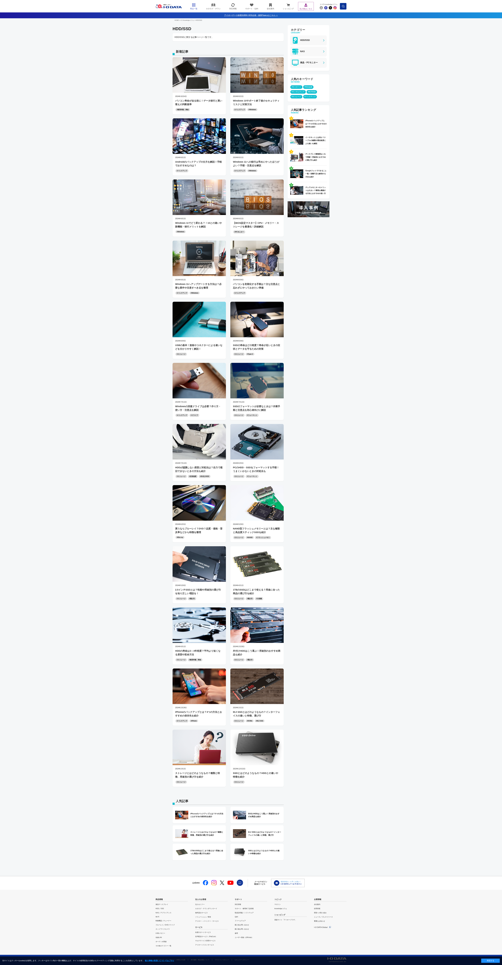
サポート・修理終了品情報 (244, 908)
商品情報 (159, 899)
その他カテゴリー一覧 (163, 946)
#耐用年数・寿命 (183, 110)
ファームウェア (240, 921)
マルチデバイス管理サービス (205, 941)
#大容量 (259, 599)
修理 (236, 933)
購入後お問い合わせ (242, 929)
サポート (238, 899)
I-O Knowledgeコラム (187, 20)
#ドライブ (194, 415)
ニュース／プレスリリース (323, 917)
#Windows (252, 110)
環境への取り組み (320, 913)
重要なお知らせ (319, 921)
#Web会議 (308, 87)
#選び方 (192, 599)
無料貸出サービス (201, 913)
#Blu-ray (180, 537)
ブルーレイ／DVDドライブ (165, 925)
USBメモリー (160, 933)
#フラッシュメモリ (263, 537)
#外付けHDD (204, 476)
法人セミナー (200, 904)
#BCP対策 (312, 92)
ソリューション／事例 (203, 917)
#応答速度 (192, 476)
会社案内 (317, 904)
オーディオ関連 (161, 942)
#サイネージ (296, 87)
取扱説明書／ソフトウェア (244, 913)
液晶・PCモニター (309, 62)
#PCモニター (239, 232)
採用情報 (317, 908)
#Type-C (250, 354)
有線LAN (159, 937)
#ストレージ (181, 354)
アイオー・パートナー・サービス (207, 921)
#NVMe (249, 721)
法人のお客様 (200, 899)
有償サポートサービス (203, 932)
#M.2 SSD (259, 721)
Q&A (236, 917)
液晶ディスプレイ (162, 904)
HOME (177, 20)
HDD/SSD (199, 20)
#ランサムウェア (298, 92)
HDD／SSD (160, 908)
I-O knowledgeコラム (330, 4)
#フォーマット (252, 415)
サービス (198, 927)
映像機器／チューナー (163, 921)
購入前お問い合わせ (242, 925)
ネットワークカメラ (163, 929)
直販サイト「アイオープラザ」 (285, 920)
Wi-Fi (157, 917)
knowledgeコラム (280, 908)
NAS (302, 51)
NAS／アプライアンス (163, 913)
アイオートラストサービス (204, 945)
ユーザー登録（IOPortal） (244, 937)
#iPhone (194, 721)
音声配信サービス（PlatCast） (206, 936)
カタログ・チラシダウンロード (206, 908)
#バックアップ (240, 110)
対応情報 (238, 904)
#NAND (250, 537)
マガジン (277, 904)
